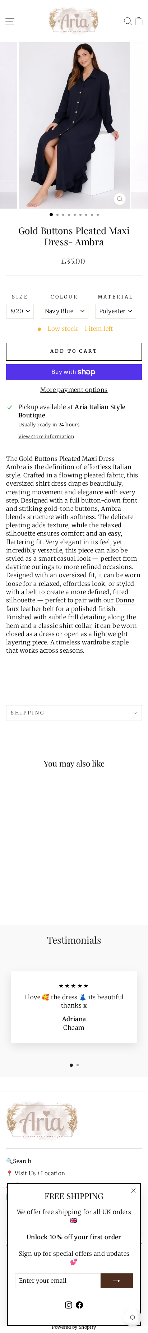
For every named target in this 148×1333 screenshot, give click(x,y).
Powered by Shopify (74, 1327)
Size (20, 297)
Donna (125, 600)
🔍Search (19, 1161)
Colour (65, 297)
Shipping (28, 713)
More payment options (73, 390)
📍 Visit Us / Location (35, 1173)
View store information (46, 437)
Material (116, 297)
